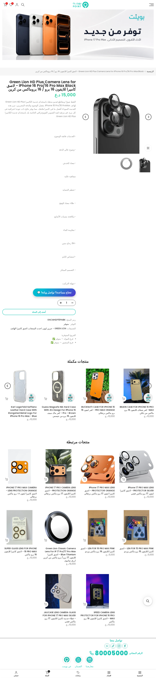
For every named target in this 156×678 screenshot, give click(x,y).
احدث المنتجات (35, 328)
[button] (147, 601)
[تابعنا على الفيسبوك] (125, 646)
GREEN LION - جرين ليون (54, 328)
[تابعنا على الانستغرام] (119, 646)
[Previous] (148, 117)
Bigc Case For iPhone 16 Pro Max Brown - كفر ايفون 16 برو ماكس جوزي (134, 410)
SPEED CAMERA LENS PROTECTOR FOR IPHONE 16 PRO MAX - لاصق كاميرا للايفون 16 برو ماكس (98, 617)
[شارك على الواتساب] (107, 646)
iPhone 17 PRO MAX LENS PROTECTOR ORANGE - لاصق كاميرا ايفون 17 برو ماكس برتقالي (99, 490)
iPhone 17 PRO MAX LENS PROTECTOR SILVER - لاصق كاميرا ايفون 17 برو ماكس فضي (137, 490)
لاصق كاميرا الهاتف (18, 328)
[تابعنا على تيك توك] (113, 646)
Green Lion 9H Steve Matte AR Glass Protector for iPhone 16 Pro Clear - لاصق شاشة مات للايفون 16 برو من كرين (55, 411)
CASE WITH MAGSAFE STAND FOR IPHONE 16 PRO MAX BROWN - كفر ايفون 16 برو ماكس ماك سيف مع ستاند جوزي (95, 411)
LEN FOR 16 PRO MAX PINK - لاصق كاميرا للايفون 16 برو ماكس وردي (98, 550)
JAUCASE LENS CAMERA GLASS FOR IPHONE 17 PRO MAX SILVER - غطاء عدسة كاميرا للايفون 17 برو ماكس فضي (59, 617)
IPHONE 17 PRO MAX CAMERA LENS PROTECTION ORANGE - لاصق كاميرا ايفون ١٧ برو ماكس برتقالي (21, 492)
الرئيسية (150, 71)
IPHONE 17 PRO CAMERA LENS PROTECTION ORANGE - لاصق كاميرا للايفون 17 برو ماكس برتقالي (60, 490)
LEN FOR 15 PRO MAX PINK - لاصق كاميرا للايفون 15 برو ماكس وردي (137, 550)
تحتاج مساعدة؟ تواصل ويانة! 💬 (54, 292)
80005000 (111, 653)
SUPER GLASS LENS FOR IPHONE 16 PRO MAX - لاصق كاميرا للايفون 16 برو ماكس (20, 551)
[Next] (86, 117)
